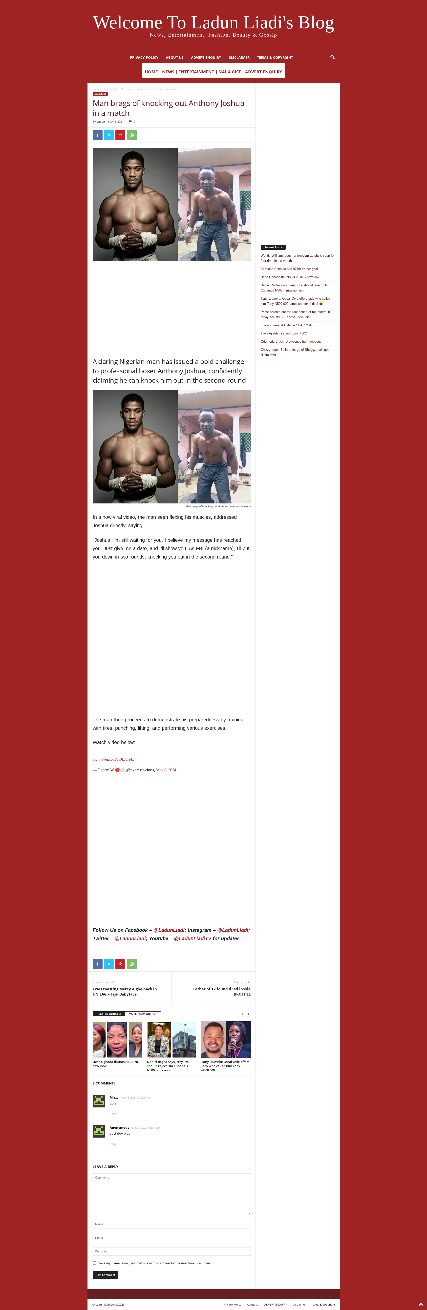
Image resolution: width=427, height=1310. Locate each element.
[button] (332, 57)
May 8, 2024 (166, 770)
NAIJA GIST (229, 72)
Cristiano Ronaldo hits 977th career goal (289, 269)
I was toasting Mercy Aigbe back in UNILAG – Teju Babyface (125, 991)
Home (96, 89)
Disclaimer (239, 57)
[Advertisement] (172, 274)
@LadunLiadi (169, 930)
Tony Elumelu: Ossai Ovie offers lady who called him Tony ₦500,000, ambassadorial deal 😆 (295, 301)
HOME (151, 72)
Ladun (101, 121)
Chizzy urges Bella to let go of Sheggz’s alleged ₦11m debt (295, 352)
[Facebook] (98, 135)
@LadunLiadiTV (192, 938)
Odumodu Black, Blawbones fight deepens (291, 341)
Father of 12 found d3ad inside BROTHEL (222, 991)
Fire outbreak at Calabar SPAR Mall (286, 325)
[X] (109, 135)
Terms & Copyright (275, 57)
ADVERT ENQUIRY (206, 57)
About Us (175, 57)
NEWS (168, 72)
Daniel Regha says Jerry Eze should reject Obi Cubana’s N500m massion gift (294, 287)
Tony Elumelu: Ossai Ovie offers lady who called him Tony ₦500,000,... (225, 1066)
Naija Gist (110, 89)
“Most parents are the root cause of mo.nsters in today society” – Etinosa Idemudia (295, 314)
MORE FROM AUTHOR (143, 1014)
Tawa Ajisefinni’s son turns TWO (284, 333)
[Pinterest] (120, 135)
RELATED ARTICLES (109, 1014)
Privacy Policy (144, 57)
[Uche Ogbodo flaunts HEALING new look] (117, 1039)
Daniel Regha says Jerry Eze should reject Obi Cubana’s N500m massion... (168, 1066)
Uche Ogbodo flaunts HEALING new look (116, 1064)
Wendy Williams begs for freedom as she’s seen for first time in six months (298, 258)
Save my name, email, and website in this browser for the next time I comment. (155, 1263)
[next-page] (248, 1014)
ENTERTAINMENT (196, 72)
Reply (113, 1113)
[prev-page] (242, 1014)
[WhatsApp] (132, 135)
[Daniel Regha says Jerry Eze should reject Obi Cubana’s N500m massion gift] (171, 1039)
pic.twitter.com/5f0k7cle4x (113, 759)
